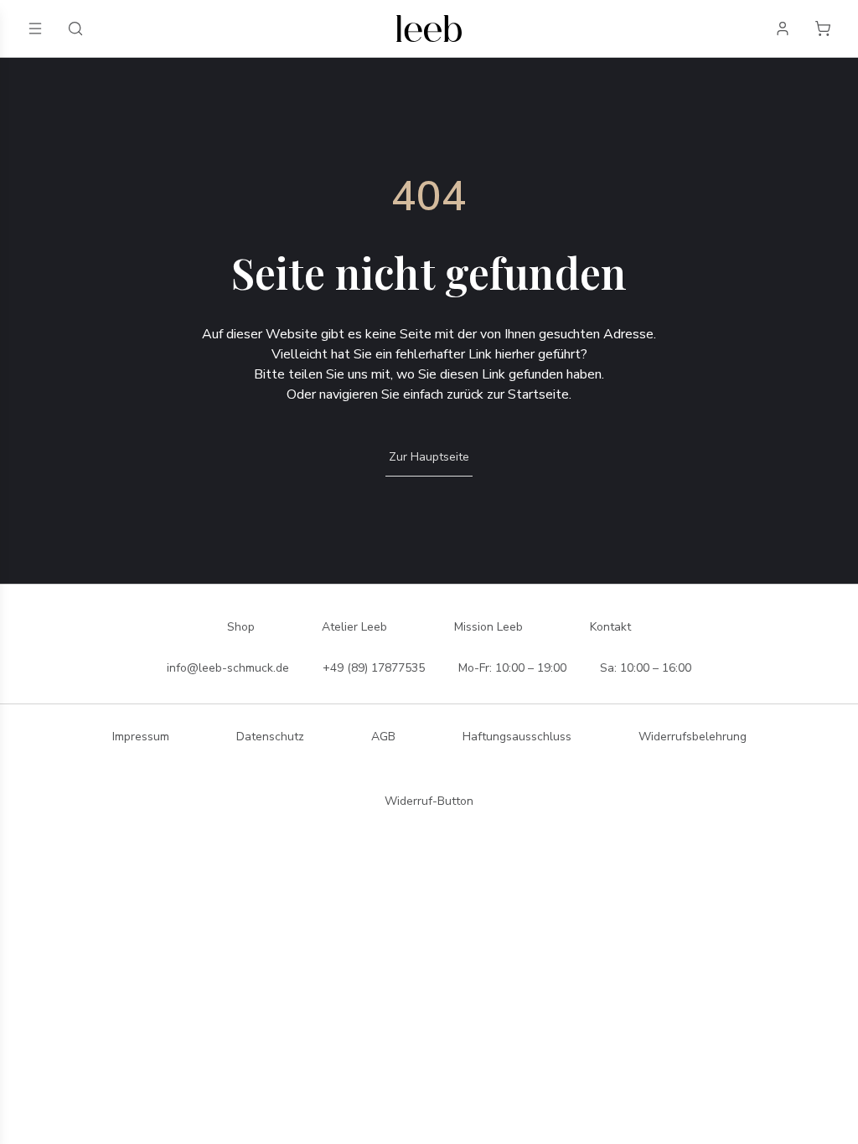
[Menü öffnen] (35, 28)
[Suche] (75, 28)
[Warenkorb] (823, 28)
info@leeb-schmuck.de (228, 668)
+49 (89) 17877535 (374, 668)
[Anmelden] (783, 28)
